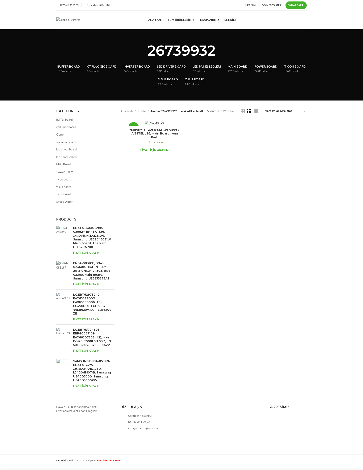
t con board (63, 179)
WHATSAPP (296, 5)
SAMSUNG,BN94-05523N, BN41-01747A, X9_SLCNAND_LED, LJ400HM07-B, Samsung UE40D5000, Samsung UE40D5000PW (92, 370)
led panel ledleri (66, 157)
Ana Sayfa (127, 111)
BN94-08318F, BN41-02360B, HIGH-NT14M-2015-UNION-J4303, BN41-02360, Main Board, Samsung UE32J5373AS (93, 270)
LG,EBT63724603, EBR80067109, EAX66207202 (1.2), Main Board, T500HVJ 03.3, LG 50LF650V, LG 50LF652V (92, 337)
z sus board (63, 194)
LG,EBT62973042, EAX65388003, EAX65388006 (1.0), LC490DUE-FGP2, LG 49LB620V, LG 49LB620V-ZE (93, 304)
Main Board (63, 164)
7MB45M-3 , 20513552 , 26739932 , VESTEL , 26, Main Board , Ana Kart (154, 133)
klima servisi (64, 464)
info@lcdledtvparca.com (143, 428)
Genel (60, 134)
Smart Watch (64, 201)
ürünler (141, 111)
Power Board (64, 172)
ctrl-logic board (66, 127)
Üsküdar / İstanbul (140, 415)
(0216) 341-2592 (139, 421)
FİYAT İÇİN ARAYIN (86, 252)
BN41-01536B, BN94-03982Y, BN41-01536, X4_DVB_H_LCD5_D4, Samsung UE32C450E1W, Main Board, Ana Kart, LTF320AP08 (92, 237)
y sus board (63, 186)
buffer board (64, 119)
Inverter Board (66, 142)
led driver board (66, 149)
